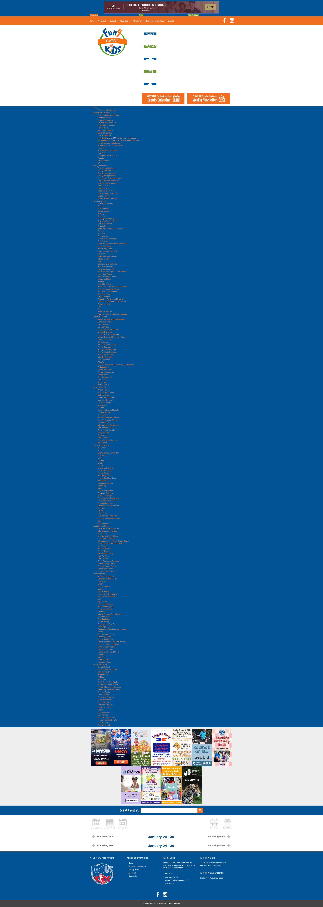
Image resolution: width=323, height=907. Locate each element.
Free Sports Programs (107, 596)
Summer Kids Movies (106, 717)
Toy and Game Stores (106, 571)
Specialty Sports (104, 636)
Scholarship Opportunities (108, 150)
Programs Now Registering (108, 498)
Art (99, 450)
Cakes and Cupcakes (106, 397)
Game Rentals (103, 422)
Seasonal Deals (104, 707)
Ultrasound (102, 379)
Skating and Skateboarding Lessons (112, 629)
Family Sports (103, 591)
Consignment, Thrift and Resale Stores (113, 541)
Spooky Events (104, 712)
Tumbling (101, 654)
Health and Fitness (105, 604)
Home (92, 21)
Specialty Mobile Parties (107, 440)
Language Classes (105, 483)
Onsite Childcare (104, 135)
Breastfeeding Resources (108, 329)
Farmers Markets (105, 548)
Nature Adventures (105, 266)
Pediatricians (103, 374)
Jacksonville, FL (171, 877)
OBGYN (101, 362)
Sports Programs (99, 573)
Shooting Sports (104, 626)
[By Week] (109, 823)
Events (171, 21)
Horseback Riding (105, 609)
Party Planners (104, 432)
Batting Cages (103, 211)
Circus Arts (102, 455)
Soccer (100, 631)
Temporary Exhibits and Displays (111, 299)
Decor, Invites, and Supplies (109, 410)
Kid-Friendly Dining (105, 553)
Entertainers (102, 415)
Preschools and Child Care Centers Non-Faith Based (119, 140)
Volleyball (101, 657)
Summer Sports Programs (108, 644)
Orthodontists (103, 367)
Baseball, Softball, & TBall (108, 578)
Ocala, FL (169, 873)
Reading (101, 148)
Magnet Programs (105, 133)
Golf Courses (103, 241)
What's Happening (100, 664)
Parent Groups (104, 185)
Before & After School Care (108, 115)
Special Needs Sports (106, 634)
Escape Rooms (104, 226)
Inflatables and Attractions (108, 425)
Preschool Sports (104, 619)
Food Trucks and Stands (107, 420)
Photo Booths (103, 437)
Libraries (101, 253)
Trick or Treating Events (107, 720)
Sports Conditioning (105, 639)
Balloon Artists (103, 395)
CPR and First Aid (105, 339)
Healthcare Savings (105, 354)
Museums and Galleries (107, 264)
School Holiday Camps (107, 110)
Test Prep (101, 153)
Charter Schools (104, 117)
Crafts (100, 463)
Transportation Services (107, 155)
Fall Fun (101, 677)
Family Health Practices (107, 352)
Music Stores (103, 558)
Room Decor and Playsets (108, 561)
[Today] (122, 823)
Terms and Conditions (137, 866)
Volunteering (103, 523)
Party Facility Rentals (106, 430)
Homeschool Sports (105, 606)
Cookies (101, 407)
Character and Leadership (108, 452)
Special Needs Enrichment (108, 505)
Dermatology (103, 342)
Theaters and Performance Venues (112, 301)
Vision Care (102, 382)
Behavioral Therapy (105, 321)
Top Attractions (104, 304)
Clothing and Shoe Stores (108, 536)
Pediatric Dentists (105, 369)
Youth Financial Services (107, 198)
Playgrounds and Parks (107, 269)
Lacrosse (101, 611)
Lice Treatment (104, 359)
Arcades (101, 206)
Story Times (102, 513)
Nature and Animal (105, 490)
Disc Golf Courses (105, 223)
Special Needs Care (106, 377)
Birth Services (103, 327)
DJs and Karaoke (105, 412)
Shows (100, 709)
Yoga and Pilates (104, 662)
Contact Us (132, 876)
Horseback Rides (104, 246)
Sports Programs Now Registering (111, 641)
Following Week (216, 836)
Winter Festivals (104, 725)
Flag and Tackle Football (107, 594)
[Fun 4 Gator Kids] (112, 41)
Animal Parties (103, 389)
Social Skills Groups (106, 190)
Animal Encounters (105, 203)
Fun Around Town (100, 201)
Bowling (101, 213)
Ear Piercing (102, 546)
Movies (100, 261)
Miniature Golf (103, 258)
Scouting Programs (105, 503)
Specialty (101, 508)
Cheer (100, 583)
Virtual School (103, 160)
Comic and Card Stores (107, 538)
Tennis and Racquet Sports (108, 652)
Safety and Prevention (106, 500)
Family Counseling (105, 347)
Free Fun (101, 233)
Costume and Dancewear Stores (111, 543)
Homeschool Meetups (154, 21)
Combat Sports (104, 586)
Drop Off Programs (105, 120)
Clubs (100, 458)
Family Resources (100, 165)
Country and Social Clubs (108, 218)
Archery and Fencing (106, 576)
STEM (100, 510)
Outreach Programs (106, 493)
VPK (99, 163)
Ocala (141, 15)
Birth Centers (103, 324)
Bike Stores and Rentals (107, 531)
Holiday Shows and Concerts (109, 687)
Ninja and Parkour (105, 616)
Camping (101, 216)
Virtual (100, 521)
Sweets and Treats (105, 568)
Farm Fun (102, 679)
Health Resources (100, 316)
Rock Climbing (103, 621)
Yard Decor (102, 442)
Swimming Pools (104, 294)
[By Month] (96, 823)
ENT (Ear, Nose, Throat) (107, 344)
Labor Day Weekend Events (109, 689)
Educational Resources (107, 122)
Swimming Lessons (105, 649)
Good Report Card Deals (108, 682)
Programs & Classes (101, 445)
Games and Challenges (107, 238)
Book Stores (102, 533)
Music (100, 488)
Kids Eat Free (103, 556)
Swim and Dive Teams (107, 646)
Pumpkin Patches (105, 699)
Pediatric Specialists (106, 372)
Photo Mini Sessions (106, 697)
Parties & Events (99, 387)
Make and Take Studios (107, 256)
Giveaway (137, 21)
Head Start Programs (106, 125)
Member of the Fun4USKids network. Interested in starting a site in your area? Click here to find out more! (179, 865)
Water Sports (103, 659)
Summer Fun (103, 715)
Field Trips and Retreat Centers (110, 228)
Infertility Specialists (105, 357)
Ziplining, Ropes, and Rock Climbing (112, 314)
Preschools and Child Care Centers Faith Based (117, 138)
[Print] (214, 823)
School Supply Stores (106, 563)
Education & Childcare (101, 112)
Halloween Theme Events (108, 684)
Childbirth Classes (105, 332)
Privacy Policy (133, 869)
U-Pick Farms (103, 722)
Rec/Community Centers (107, 276)
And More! (169, 883)
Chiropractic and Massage (108, 334)
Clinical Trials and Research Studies (112, 337)
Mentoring (102, 485)
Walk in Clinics (103, 384)
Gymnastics (102, 601)
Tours (100, 306)
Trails (100, 309)
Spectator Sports (104, 284)
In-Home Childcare (105, 130)
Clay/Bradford (193, 15)
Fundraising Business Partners (110, 178)
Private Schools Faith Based (109, 143)
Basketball (102, 581)
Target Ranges (104, 296)
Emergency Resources (107, 168)
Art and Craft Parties (106, 392)
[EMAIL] (227, 823)
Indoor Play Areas (105, 248)
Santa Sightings (104, 702)
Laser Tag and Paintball (107, 251)
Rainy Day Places (105, 274)
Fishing (101, 231)
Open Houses (103, 694)
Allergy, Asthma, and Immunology (111, 319)
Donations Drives (104, 672)
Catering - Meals (104, 402)
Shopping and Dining (101, 526)
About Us (132, 872)
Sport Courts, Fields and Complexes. (112, 286)
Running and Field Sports (108, 624)
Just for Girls (103, 480)
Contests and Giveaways (108, 669)
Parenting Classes (105, 495)
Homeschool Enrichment (107, 478)
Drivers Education (105, 470)
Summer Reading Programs (109, 518)
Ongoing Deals (104, 692)
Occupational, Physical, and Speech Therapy (116, 364)
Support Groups (104, 196)
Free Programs (104, 475)
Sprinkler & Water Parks (107, 291)
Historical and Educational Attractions (112, 243)
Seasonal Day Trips (105, 704)
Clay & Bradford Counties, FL (177, 880)
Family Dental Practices (107, 349)
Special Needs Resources (108, 193)
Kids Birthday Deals (105, 427)
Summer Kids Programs (107, 515)
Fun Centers (103, 236)
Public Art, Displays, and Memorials (112, 271)
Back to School (104, 667)
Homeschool (103, 127)
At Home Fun (103, 208)
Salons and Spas (104, 279)
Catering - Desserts (105, 400)
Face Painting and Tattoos (108, 417)
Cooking (101, 460)
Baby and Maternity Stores (108, 528)
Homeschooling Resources (108, 180)
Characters (102, 405)
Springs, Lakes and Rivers (108, 289)
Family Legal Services (106, 173)
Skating (101, 281)
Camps (95, 107)
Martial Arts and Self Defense (109, 614)
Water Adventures (105, 311)
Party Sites (102, 435)
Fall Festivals (103, 674)
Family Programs (104, 473)
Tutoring (101, 158)
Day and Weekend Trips (107, 221)
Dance (100, 465)
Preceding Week (106, 836)
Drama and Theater (106, 468)
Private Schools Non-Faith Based (111, 145)
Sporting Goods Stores (107, 566)
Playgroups (102, 188)
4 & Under (102, 447)
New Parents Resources (107, 183)
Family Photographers (106, 175)
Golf (99, 599)
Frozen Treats (103, 551)
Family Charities (104, 170)
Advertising (125, 21)
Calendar (102, 21)
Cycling (101, 589)
